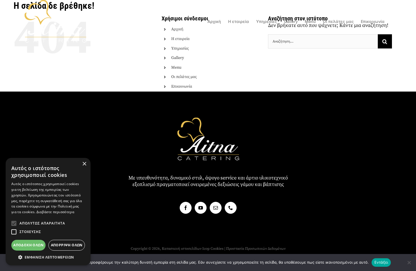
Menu (176, 67)
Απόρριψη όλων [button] (67, 245)
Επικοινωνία (181, 86)
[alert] (48, 211)
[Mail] (216, 208)
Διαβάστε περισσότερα (55, 211)
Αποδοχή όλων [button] (28, 245)
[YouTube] (201, 208)
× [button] (84, 164)
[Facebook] (186, 208)
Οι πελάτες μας (184, 76)
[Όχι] (409, 262)
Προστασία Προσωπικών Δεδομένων (256, 248)
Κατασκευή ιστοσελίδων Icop (186, 248)
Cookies (217, 248)
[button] (14, 223)
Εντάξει (381, 262)
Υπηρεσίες (180, 48)
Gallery (177, 57)
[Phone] (231, 208)
